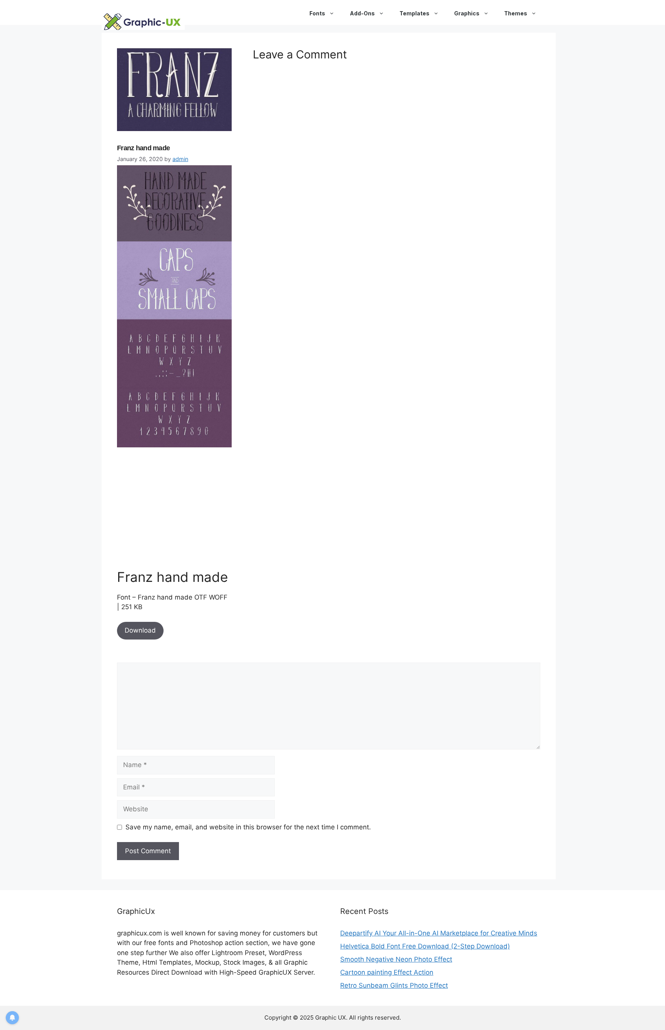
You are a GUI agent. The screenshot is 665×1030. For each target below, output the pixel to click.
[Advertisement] (174, 508)
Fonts (317, 13)
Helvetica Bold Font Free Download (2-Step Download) (425, 946)
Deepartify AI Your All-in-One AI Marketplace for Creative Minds (438, 933)
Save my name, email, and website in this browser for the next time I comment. (248, 827)
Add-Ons (362, 13)
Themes (515, 13)
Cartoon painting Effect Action (386, 972)
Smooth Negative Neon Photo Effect (396, 959)
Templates (414, 13)
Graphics (467, 13)
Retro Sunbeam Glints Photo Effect (394, 985)
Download (140, 630)
